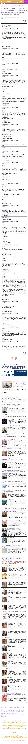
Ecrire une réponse (8, 17)
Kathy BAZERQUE (7, 653)
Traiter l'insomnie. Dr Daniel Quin (11, 520)
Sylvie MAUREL (6, 645)
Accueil (2, 5)
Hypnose (8, 710)
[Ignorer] (3, 30)
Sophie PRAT (5, 630)
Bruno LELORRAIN (7, 581)
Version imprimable (18, 17)
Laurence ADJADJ (7, 678)
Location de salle (17, 384)
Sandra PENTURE (7, 588)
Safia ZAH (4, 622)
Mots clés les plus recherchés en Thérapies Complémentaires (14, 736)
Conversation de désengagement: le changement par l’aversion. (12, 546)
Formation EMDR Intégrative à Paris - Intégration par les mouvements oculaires (13, 426)
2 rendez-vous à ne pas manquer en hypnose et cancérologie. (12, 449)
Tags (25, 728)
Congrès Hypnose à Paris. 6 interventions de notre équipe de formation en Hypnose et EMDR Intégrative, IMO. (14, 438)
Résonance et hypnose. (8, 537)
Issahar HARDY (6, 566)
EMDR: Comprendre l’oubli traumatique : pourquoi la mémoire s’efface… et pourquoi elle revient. (14, 406)
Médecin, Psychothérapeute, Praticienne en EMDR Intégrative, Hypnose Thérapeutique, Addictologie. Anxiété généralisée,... (17, 599)
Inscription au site (19, 728)
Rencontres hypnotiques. (9, 499)
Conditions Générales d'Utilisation (19, 737)
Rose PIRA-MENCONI (8, 661)
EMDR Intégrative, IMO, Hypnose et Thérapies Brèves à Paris (12, 397)
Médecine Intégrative (14, 2)
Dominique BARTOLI (7, 604)
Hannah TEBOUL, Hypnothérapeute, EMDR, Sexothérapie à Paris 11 (14, 491)
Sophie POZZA (6, 668)
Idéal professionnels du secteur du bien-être (19, 382)
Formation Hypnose (15, 707)
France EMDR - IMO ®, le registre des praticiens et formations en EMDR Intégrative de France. (12, 558)
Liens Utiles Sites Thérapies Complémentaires (12, 735)
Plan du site (4, 728)
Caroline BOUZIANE (7, 573)
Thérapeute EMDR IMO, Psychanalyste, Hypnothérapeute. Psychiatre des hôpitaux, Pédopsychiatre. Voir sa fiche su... (17, 688)
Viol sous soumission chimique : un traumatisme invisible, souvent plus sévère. (14, 693)
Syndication (12, 728)
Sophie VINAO (6, 596)
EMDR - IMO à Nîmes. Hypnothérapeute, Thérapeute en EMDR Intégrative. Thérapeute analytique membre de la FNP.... (17, 648)
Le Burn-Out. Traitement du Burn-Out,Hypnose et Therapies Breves (11, 529)
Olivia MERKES (6, 638)
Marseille (14, 732)
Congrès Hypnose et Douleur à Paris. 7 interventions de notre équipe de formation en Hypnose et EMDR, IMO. (13, 471)
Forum (7, 5)
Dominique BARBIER (7, 685)
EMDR (3, 707)
